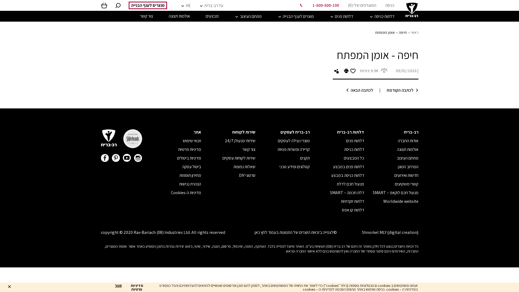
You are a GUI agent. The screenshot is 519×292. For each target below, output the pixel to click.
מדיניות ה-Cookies (186, 192)
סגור (118, 286)
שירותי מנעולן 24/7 (240, 141)
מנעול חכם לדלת (350, 184)
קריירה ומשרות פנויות (294, 149)
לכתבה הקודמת (400, 90)
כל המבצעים (354, 158)
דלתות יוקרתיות (352, 201)
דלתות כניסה (354, 149)
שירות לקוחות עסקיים (238, 158)
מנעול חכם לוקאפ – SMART (395, 192)
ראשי (414, 32)
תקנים (305, 158)
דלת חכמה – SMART (347, 192)
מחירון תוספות (190, 175)
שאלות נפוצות (244, 167)
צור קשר (248, 149)
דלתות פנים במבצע (348, 167)
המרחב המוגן (408, 167)
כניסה (389, 5)
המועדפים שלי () (362, 5)
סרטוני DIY (247, 175)
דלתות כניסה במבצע (347, 175)
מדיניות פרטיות (189, 149)
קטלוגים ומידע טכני (295, 167)
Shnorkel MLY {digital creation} (390, 232)
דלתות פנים (355, 141)
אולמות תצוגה (407, 149)
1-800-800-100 (325, 5)
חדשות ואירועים (406, 175)
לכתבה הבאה (362, 90)
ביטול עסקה (191, 167)
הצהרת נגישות (190, 184)
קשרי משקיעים (406, 184)
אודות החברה (408, 141)
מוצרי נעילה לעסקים (294, 141)
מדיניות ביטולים (189, 158)
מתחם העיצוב (407, 158)
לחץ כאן (261, 232)
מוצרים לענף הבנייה (148, 5)
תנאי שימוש (192, 141)
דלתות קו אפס (353, 210)
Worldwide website (400, 201)
